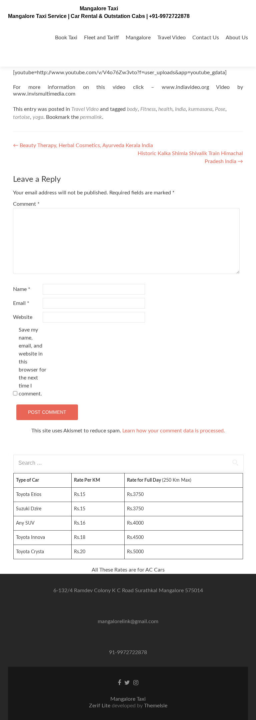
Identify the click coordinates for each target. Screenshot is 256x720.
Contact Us (205, 37)
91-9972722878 (128, 652)
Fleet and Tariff (101, 37)
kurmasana (200, 109)
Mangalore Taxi (99, 8)
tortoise (21, 117)
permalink (91, 117)
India (180, 109)
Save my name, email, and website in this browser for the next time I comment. (32, 361)
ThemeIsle (155, 705)
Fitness (148, 109)
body (132, 109)
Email (21, 303)
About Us (237, 37)
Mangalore (138, 37)
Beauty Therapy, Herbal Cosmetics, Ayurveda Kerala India (83, 145)
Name (21, 289)
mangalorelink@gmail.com (128, 621)
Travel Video (171, 37)
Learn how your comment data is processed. (173, 430)
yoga (38, 117)
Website (22, 317)
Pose (220, 109)
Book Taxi (66, 37)
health (165, 109)
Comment (26, 204)
